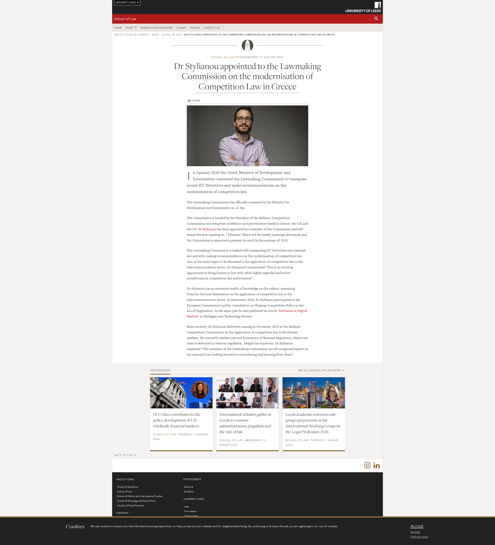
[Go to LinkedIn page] (377, 465)
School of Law (125, 18)
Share (196, 100)
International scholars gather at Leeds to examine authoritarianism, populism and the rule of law (245, 423)
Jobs (186, 506)
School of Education (127, 487)
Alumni (181, 28)
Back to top (123, 455)
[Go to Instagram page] (367, 465)
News (155, 34)
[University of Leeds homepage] (363, 7)
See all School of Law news (319, 370)
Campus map (191, 516)
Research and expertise (157, 28)
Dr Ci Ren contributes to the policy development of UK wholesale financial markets (176, 420)
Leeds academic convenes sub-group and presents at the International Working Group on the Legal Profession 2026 (313, 423)
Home (118, 28)
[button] (376, 19)
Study (130, 28)
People (195, 28)
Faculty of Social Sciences (131, 34)
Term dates (190, 511)
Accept (417, 526)
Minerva (188, 487)
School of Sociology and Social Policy (136, 501)
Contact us (211, 28)
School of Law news (227, 57)
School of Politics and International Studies (139, 496)
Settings (415, 532)
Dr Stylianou (207, 229)
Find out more (419, 536)
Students (189, 491)
